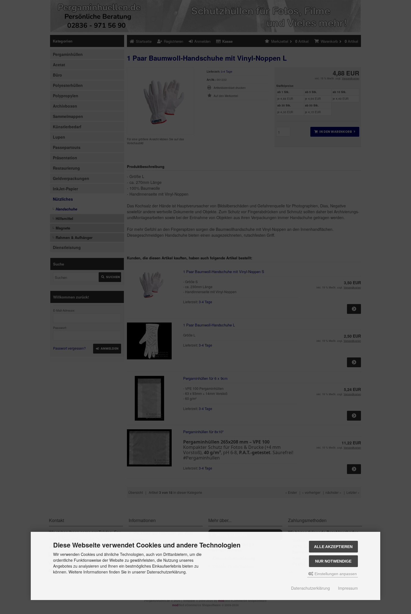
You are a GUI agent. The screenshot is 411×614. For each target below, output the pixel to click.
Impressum (348, 588)
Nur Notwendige (333, 561)
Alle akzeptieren (333, 546)
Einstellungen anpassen (335, 574)
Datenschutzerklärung (310, 588)
